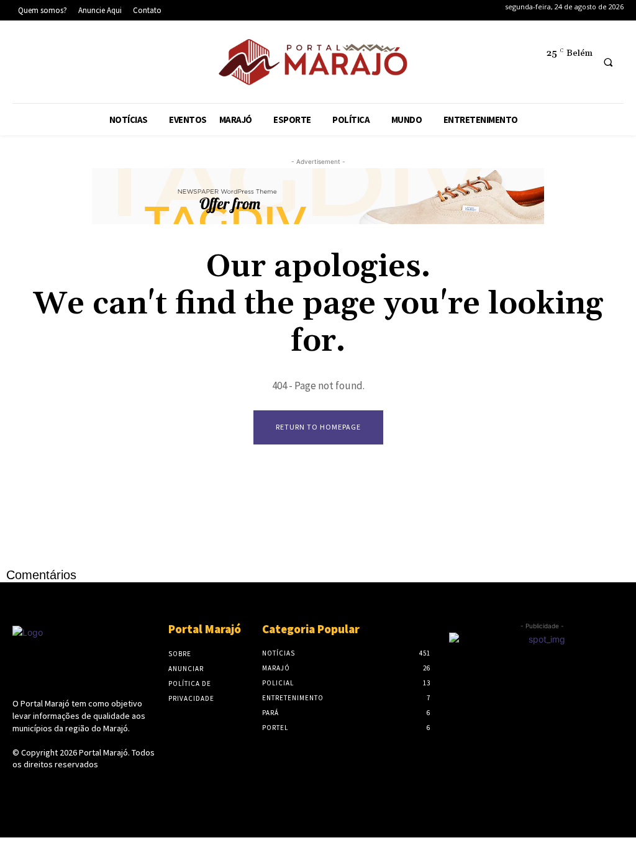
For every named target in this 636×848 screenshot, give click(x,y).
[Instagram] (66, 64)
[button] (608, 62)
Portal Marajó (103, 752)
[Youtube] (142, 64)
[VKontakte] (86, 788)
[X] (104, 64)
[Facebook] (28, 64)
